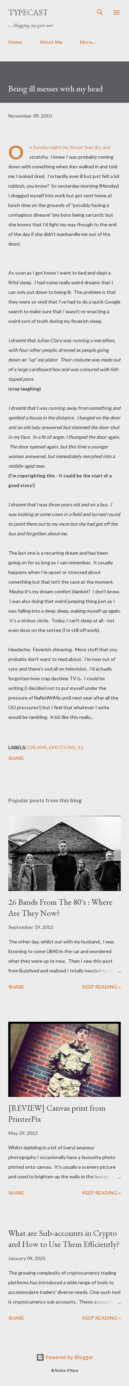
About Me (51, 42)
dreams (37, 747)
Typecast (28, 12)
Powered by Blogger (68, 1357)
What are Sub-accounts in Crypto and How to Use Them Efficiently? (64, 1238)
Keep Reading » (101, 987)
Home (15, 42)
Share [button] (16, 758)
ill (80, 747)
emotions (62, 747)
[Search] (100, 12)
